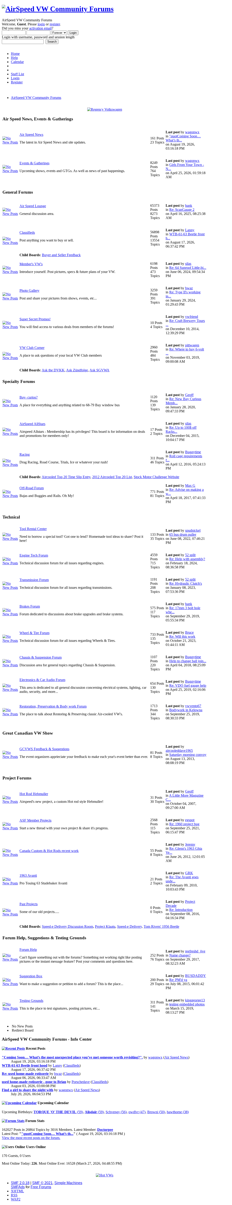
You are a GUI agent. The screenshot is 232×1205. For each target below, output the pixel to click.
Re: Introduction (181, 910)
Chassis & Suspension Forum (40, 657)
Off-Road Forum (31, 488)
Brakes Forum (29, 606)
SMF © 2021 (42, 1183)
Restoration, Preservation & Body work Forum (53, 706)
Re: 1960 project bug (184, 824)
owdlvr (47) (136, 1112)
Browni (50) (156, 1112)
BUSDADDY (195, 976)
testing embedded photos (187, 1004)
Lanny (189, 230)
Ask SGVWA (99, 370)
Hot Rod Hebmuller (33, 794)
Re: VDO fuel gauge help (187, 685)
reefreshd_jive (195, 951)
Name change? (180, 955)
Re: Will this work (182, 636)
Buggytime (193, 452)
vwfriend (191, 317)
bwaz (189, 288)
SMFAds (18, 1187)
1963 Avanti (28, 875)
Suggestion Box (30, 976)
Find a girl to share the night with (27, 1090)
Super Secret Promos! (35, 319)
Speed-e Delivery (129, 926)
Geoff (189, 395)
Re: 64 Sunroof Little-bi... (187, 268)
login (41, 24)
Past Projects (28, 904)
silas (188, 263)
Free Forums (41, 1187)
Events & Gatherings (34, 163)
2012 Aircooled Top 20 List (112, 477)
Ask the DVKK (53, 370)
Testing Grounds (31, 1001)
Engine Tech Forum (33, 555)
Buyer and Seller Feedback (61, 255)
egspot (189, 820)
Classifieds (27, 232)
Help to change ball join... (187, 661)
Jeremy (190, 844)
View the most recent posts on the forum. (31, 1138)
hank (188, 205)
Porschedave (81, 1082)
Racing (24, 454)
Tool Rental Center (33, 529)
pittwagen (192, 345)
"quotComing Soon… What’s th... (47, 1134)
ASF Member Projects (35, 820)
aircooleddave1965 (179, 750)
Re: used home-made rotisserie (26, 1074)
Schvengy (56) (116, 1112)
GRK (189, 873)
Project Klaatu (105, 926)
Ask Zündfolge (77, 370)
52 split (190, 555)
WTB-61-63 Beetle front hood (24, 1065)
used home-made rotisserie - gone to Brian (34, 1082)
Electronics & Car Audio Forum (42, 680)
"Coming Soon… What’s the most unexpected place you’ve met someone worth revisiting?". (72, 1057)
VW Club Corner (31, 348)
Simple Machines (68, 1183)
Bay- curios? (28, 397)
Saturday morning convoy (187, 755)
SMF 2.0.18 (20, 1183)
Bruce (189, 632)
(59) (58, 1112)
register (55, 24)
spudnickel (193, 530)
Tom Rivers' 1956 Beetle (161, 926)
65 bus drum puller (182, 534)
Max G (190, 485)
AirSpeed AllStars (32, 424)
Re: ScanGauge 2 (181, 210)
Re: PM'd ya (178, 980)
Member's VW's (31, 264)
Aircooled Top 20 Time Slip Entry (66, 477)
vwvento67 (193, 706)
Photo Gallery (29, 290)
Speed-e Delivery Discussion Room (67, 926)
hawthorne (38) (178, 1112)
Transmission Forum (34, 580)
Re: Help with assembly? (187, 559)
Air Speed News (31, 134)
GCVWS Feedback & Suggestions (44, 749)
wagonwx (192, 132)
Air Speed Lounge (32, 206)
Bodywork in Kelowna (185, 710)
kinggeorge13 (195, 1000)
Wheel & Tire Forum (34, 633)
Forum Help (28, 950)
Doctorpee (105, 1130)
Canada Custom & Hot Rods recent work (49, 851)
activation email (40, 28)
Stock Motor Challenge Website (156, 477)
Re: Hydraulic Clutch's (185, 583)
